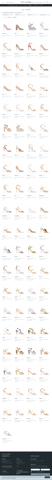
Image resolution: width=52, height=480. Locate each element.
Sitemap (18, 466)
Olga (3, 94)
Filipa (28, 33)
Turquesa (29, 297)
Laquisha (16, 276)
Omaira (3, 114)
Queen (40, 276)
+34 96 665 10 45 (6, 472)
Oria (28, 94)
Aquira (3, 337)
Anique (16, 256)
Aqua (28, 215)
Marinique (4, 438)
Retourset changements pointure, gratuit (22, 472)
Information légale (19, 460)
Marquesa (4, 317)
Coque (40, 337)
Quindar (4, 418)
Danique (16, 236)
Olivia (15, 134)
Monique (41, 256)
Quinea (40, 357)
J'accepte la (38, 471)
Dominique (29, 195)
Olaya (3, 134)
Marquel (41, 418)
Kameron (4, 33)
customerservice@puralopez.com (7, 467)
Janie (15, 33)
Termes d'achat (19, 461)
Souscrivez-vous (40, 474)
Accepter (47, 477)
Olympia (41, 74)
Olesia (40, 155)
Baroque (41, 236)
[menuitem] (13, 5)
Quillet (3, 297)
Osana (40, 94)
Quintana (29, 378)
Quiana (16, 398)
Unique (3, 236)
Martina (41, 33)
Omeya (28, 74)
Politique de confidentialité (21, 462)
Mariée (23, 9)
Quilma (16, 357)
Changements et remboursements (36, 2)
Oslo (28, 155)
